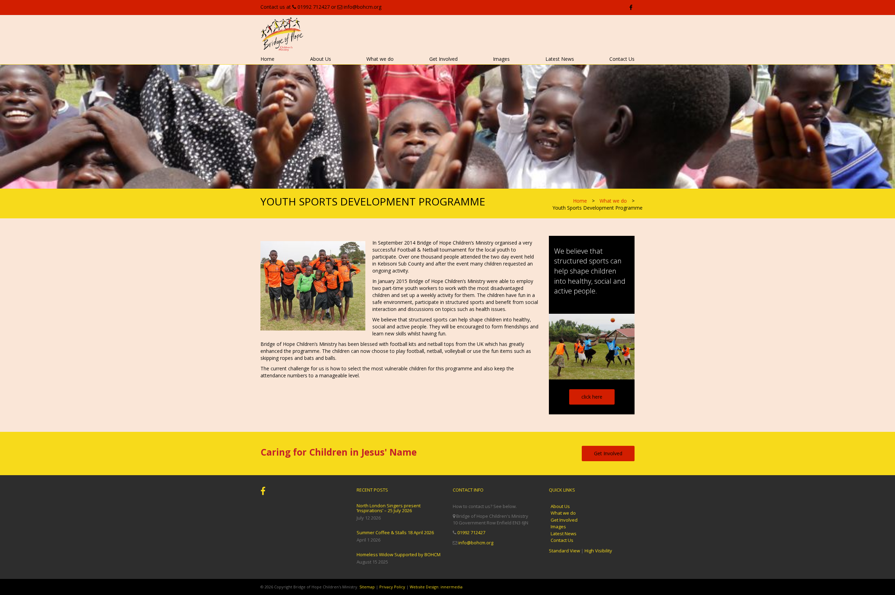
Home (267, 59)
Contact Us (622, 59)
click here (591, 396)
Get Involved (443, 59)
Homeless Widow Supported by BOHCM (399, 554)
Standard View (564, 550)
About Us (320, 59)
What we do (380, 59)
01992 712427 (314, 6)
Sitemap (367, 586)
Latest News (559, 59)
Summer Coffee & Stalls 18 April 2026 (395, 532)
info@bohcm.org (362, 6)
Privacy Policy (392, 586)
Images (501, 59)
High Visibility (598, 550)
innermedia (452, 586)
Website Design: (424, 586)
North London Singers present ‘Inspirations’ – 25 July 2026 (389, 508)
